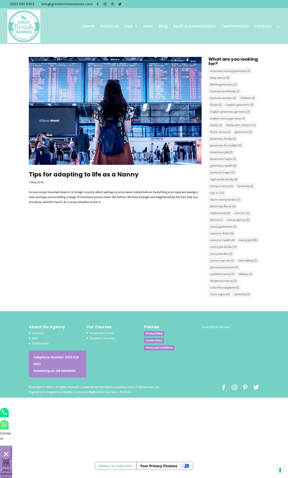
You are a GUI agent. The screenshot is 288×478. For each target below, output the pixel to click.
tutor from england (224, 287)
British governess (223, 84)
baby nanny (219, 78)
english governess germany (230, 112)
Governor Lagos (222, 172)
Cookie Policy (154, 340)
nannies (242, 213)
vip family (242, 294)
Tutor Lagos (220, 294)
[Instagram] (105, 4)
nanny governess (223, 226)
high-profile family (223, 179)
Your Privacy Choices (158, 466)
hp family (245, 186)
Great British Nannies (216, 327)
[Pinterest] (112, 4)
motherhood (220, 213)
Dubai (216, 105)
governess (243, 132)
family (216, 125)
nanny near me (222, 260)
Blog (163, 27)
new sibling (247, 260)
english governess (240, 105)
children (247, 98)
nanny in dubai (222, 233)
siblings (245, 274)
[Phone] (4, 415)
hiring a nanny (221, 186)
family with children (241, 125)
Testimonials (235, 27)
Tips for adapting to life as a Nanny (84, 174)
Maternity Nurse (223, 206)
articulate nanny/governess (230, 71)
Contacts (38, 333)
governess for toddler (226, 145)
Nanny (216, 220)
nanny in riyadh (222, 240)
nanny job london (223, 247)
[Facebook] (97, 4)
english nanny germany (227, 118)
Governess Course (102, 333)
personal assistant (224, 267)
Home (88, 27)
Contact (263, 27)
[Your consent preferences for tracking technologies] (280, 470)
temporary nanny (223, 281)
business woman (223, 98)
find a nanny (220, 132)
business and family (225, 91)
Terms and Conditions (159, 347)
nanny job (248, 240)
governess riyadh (223, 166)
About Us (109, 27)
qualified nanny (222, 274)
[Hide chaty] (6, 454)
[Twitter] (120, 4)
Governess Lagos (223, 159)
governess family (223, 139)
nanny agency (238, 220)
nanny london (221, 254)
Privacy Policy (154, 333)
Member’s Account (102, 338)
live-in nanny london (225, 199)
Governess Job (221, 152)
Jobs (148, 27)
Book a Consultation (194, 27)
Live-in (217, 193)
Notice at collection (116, 466)
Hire (128, 27)
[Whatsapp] (4, 427)
